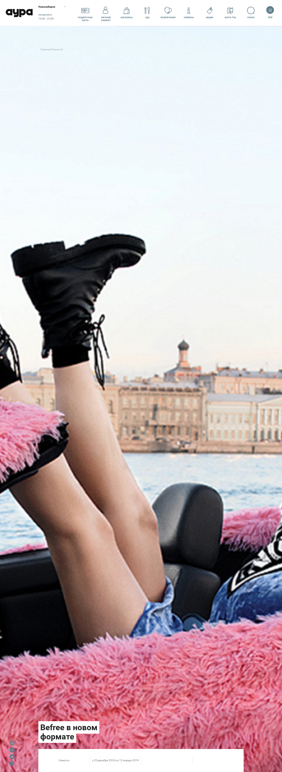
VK (12, 749)
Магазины (127, 17)
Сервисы (189, 17)
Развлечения (168, 17)
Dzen (12, 763)
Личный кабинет (106, 19)
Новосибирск (46, 6)
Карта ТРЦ (230, 17)
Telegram (12, 756)
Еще (270, 17)
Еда (147, 17)
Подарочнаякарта (85, 19)
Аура (19, 13)
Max (12, 743)
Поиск (251, 17)
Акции (209, 17)
